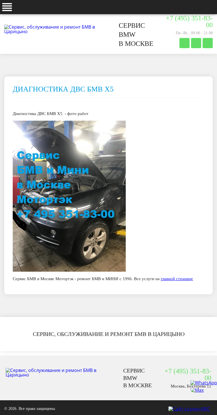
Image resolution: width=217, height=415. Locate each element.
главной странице (177, 278)
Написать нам (196, 43)
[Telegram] (184, 43)
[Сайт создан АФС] (190, 409)
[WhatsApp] (203, 382)
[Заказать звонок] (208, 43)
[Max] (203, 390)
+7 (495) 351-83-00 (189, 21)
